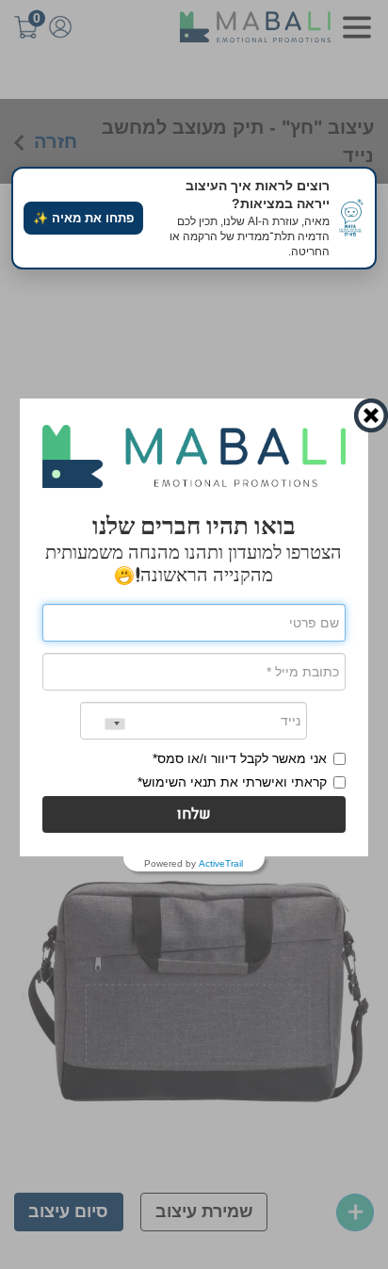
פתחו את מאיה (83, 218)
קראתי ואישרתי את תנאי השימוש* (232, 781)
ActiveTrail (221, 864)
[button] (194, 814)
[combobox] (102, 724)
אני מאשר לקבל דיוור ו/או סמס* (240, 758)
